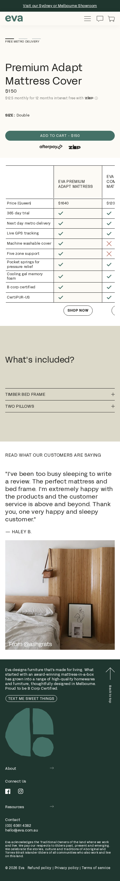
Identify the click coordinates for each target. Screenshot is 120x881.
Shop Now (78, 310)
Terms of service (96, 868)
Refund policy (40, 868)
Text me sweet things (31, 698)
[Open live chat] (99, 18)
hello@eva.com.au (21, 830)
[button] (111, 18)
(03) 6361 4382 (18, 825)
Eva (21, 868)
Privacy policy (67, 868)
